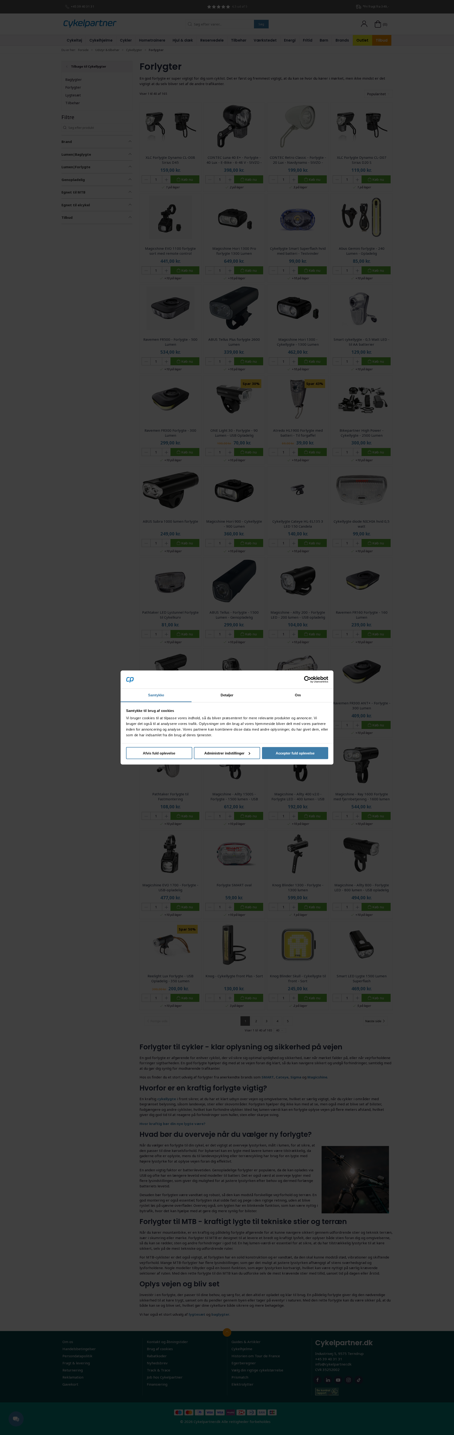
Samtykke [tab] (156, 695)
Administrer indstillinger (224, 753)
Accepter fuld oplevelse (295, 753)
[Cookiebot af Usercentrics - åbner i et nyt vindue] (307, 679)
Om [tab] (298, 695)
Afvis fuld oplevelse (159, 753)
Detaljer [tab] (227, 695)
